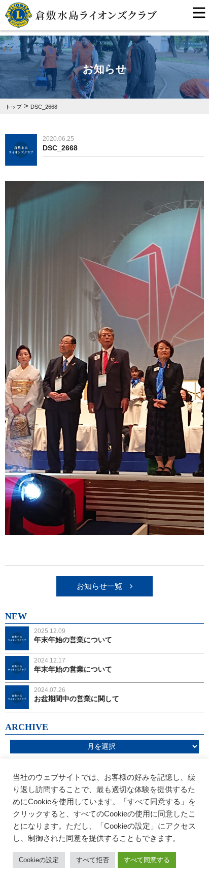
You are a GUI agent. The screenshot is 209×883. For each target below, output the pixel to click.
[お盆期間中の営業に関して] (17, 703)
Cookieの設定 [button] (39, 860)
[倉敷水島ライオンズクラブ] (81, 21)
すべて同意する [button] (147, 860)
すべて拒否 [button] (92, 860)
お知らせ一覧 (99, 586)
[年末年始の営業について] (17, 644)
